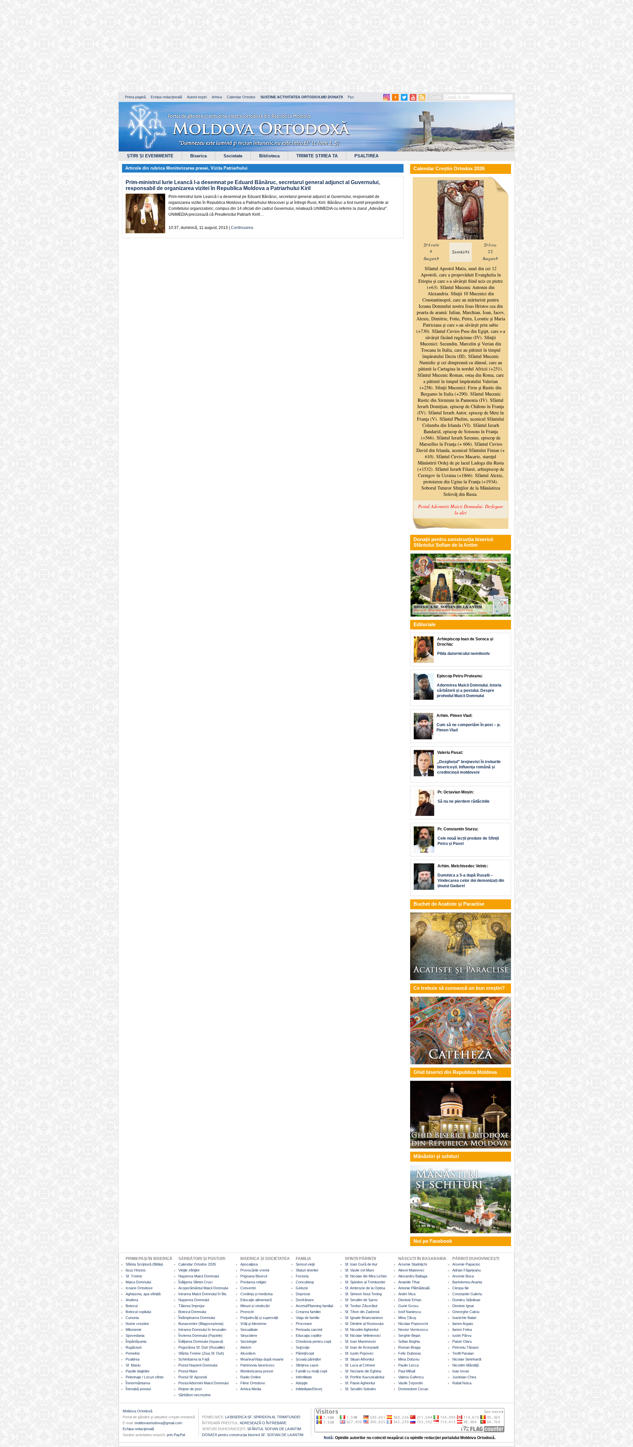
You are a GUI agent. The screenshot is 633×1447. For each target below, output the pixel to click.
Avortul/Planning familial (314, 1306)
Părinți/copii (305, 1353)
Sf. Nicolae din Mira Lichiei (365, 1276)
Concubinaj (305, 1282)
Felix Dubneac (409, 1353)
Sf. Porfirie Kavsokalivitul (364, 1377)
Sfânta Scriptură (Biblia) (144, 1264)
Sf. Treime (134, 1276)
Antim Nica (406, 1294)
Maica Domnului (138, 1282)
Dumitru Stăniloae (466, 1300)
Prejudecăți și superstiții (259, 1318)
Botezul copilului (138, 1312)
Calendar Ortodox (241, 97)
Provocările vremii (254, 1270)
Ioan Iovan (460, 1371)
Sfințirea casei (307, 1365)
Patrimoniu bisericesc (257, 1365)
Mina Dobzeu (408, 1359)
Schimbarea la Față (193, 1359)
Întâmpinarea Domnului (196, 1318)
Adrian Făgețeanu (466, 1270)
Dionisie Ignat (463, 1306)
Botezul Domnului (192, 1312)
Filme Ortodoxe (252, 1383)
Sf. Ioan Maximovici (360, 1341)
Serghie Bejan (409, 1335)
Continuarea (242, 227)
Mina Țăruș (407, 1318)
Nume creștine (137, 1324)
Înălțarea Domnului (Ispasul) (200, 1341)
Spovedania (135, 1335)
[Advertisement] (201, 46)
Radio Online (250, 1377)
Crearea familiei (308, 1312)
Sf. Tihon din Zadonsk (362, 1312)
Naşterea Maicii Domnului (198, 1276)
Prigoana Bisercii (253, 1276)
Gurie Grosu (408, 1306)
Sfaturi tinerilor (307, 1270)
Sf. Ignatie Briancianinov (364, 1318)
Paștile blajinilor (138, 1371)
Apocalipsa (249, 1264)
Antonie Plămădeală (414, 1288)
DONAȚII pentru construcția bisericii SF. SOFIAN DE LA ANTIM (252, 1435)
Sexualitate (249, 1330)
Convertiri (248, 1288)
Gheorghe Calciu (465, 1312)
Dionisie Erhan (409, 1300)
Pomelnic (133, 1353)
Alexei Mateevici (411, 1270)
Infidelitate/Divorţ (309, 1389)
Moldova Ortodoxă (137, 1411)
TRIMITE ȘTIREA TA (317, 155)
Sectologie (248, 1341)
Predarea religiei (253, 1282)
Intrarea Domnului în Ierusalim (202, 1330)
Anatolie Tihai (408, 1282)
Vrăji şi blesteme (253, 1324)
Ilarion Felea (462, 1330)
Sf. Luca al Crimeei (360, 1365)
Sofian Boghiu (409, 1341)
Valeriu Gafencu (411, 1377)
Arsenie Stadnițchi (412, 1264)
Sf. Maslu (133, 1365)
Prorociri (247, 1312)
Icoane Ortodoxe (139, 1288)
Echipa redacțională (166, 97)
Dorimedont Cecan (413, 1389)
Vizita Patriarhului (229, 168)
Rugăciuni (133, 1347)
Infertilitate (304, 1377)
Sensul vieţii (305, 1264)
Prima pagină (135, 97)
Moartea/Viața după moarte (262, 1359)
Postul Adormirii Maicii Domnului (203, 1383)
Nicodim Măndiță (465, 1365)
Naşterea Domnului (193, 1300)
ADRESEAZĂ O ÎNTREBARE (263, 1423)
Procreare (304, 1324)
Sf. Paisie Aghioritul (360, 1383)
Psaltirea (132, 1359)
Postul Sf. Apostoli (192, 1377)
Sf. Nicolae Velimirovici (362, 1335)
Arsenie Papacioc (466, 1264)
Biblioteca (269, 155)
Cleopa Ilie (460, 1288)
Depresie (303, 1294)
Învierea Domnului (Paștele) (200, 1335)
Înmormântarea (138, 1383)
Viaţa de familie (307, 1318)
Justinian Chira (464, 1377)
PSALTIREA (366, 155)
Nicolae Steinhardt (466, 1359)
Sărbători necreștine (194, 1395)
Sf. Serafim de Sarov (361, 1300)
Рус (351, 97)
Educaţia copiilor (309, 1335)
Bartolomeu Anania (467, 1282)
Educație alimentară (256, 1300)
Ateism (245, 1347)
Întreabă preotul (138, 1389)
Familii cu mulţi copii (311, 1371)
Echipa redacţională (138, 1429)
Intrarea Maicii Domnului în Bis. (202, 1294)
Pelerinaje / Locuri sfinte (145, 1377)
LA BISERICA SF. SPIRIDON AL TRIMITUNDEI (262, 1417)
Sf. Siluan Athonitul (359, 1359)
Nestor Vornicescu (413, 1330)
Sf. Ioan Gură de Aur (361, 1264)
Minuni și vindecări (255, 1306)
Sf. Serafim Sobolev (360, 1389)
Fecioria (302, 1276)
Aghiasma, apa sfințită (143, 1294)
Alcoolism (248, 1353)
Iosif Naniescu (409, 1312)
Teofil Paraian (463, 1353)
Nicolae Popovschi (413, 1324)
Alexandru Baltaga (412, 1276)
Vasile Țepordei (410, 1383)
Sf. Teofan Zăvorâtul (361, 1306)
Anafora (132, 1300)
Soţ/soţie (303, 1347)
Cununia (132, 1318)
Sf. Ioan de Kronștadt (361, 1347)
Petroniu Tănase (465, 1347)
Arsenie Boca (463, 1276)
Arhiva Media (250, 1389)
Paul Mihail (406, 1371)
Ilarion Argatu (462, 1324)
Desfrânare (305, 1300)
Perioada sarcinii (309, 1330)
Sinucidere (248, 1335)
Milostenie (133, 1330)
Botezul (131, 1306)
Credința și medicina (256, 1294)
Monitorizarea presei (187, 168)
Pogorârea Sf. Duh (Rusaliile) (201, 1347)
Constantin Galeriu (467, 1294)
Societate (233, 155)
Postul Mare (187, 1371)
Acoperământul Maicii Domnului (203, 1288)
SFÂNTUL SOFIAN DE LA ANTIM (274, 1429)
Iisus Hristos (136, 1270)
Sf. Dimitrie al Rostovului (364, 1324)
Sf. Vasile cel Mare (359, 1270)
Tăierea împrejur (191, 1306)
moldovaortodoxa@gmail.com (158, 1423)
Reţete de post (190, 1389)
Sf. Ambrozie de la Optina (365, 1288)
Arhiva (217, 97)
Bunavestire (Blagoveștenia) (201, 1324)
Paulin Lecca (408, 1365)
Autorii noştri (197, 97)
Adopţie (302, 1383)
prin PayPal (176, 1435)
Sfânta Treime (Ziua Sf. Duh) (201, 1353)
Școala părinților (308, 1359)
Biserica (198, 155)
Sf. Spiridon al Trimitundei (365, 1282)
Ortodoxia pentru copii (313, 1341)
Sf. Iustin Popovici (359, 1353)
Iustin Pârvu (461, 1335)
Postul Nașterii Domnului (197, 1365)
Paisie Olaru (462, 1341)
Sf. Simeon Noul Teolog (363, 1294)
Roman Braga (409, 1347)
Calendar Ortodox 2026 (197, 1264)
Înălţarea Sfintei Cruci (195, 1282)
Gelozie (302, 1288)
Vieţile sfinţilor (189, 1270)
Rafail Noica (461, 1383)
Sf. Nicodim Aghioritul (361, 1330)
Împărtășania (136, 1341)
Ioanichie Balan (464, 1318)
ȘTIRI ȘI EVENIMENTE (150, 155)
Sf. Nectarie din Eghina (363, 1371)
